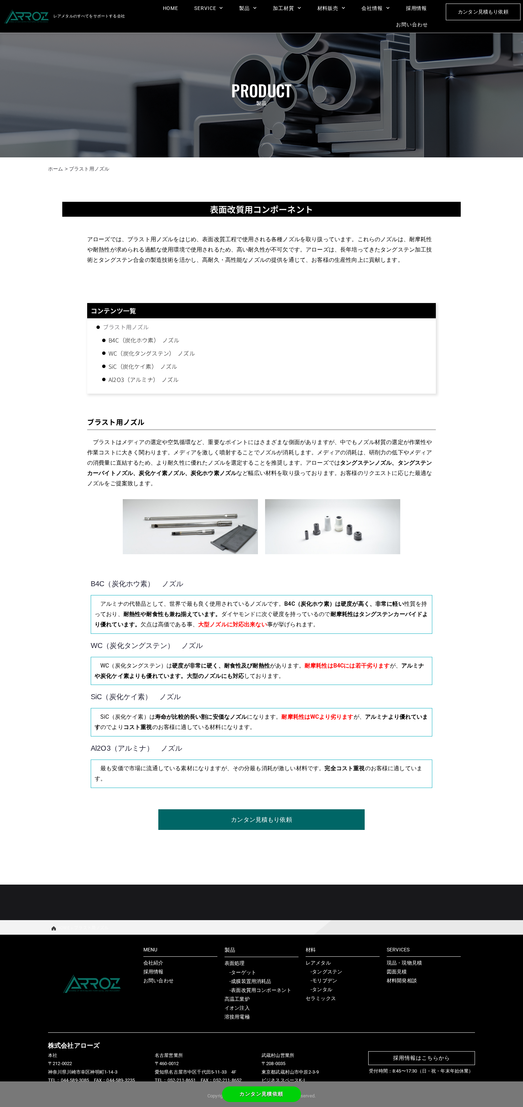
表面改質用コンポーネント (261, 990)
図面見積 (397, 971)
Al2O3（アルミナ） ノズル (144, 379)
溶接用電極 (237, 1017)
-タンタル (319, 989)
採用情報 (416, 8)
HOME (171, 8)
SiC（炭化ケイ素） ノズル (143, 366)
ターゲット (243, 972)
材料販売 (328, 8)
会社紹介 (153, 963)
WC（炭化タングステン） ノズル (152, 353)
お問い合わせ (412, 24)
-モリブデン (321, 980)
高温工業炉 (237, 999)
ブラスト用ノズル (126, 327)
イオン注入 (237, 1008)
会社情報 (372, 8)
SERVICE (205, 8)
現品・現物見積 (404, 963)
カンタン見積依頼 (261, 1094)
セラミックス (321, 998)
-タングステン (324, 971)
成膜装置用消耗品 (251, 981)
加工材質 (283, 8)
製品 (244, 8)
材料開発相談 (402, 980)
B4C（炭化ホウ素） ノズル (144, 340)
